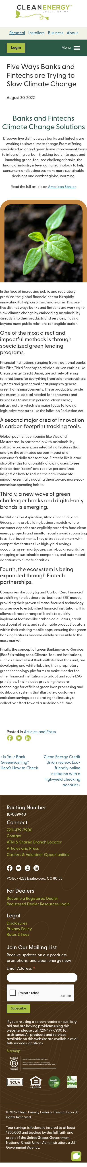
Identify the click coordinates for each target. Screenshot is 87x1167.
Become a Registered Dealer (32, 899)
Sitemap (13, 1051)
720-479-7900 (19, 830)
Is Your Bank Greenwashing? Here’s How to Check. (20, 762)
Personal (17, 33)
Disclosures (17, 924)
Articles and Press (40, 732)
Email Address (21, 969)
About (72, 33)
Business (55, 33)
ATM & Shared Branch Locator (34, 843)
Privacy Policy (19, 929)
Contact (14, 836)
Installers (36, 33)
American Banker (62, 187)
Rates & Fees (18, 935)
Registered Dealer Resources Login (38, 904)
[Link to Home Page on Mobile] (43, 13)
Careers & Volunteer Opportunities (38, 855)
